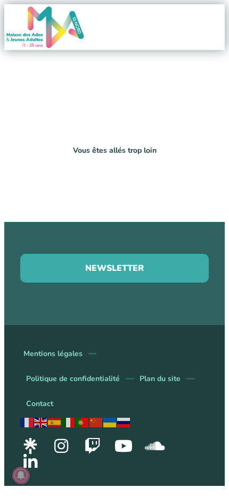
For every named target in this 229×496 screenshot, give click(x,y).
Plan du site (160, 379)
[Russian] (124, 422)
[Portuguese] (82, 422)
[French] (27, 422)
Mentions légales (53, 354)
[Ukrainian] (110, 422)
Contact (39, 404)
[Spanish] (55, 422)
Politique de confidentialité (73, 379)
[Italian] (69, 422)
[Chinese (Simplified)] (96, 422)
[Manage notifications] (20, 475)
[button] (221, 7)
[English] (41, 422)
